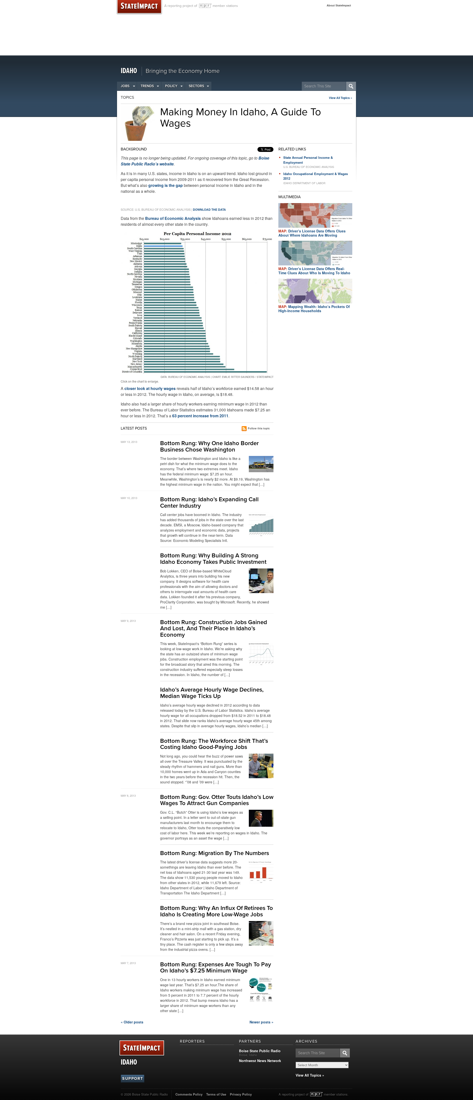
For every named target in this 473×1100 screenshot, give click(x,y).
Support (132, 1078)
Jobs (125, 86)
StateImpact (141, 1048)
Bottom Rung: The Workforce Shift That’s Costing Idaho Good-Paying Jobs (214, 744)
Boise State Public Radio (260, 1050)
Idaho (129, 71)
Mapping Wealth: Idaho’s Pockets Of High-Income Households (314, 308)
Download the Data (209, 209)
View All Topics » (340, 98)
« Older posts (132, 1021)
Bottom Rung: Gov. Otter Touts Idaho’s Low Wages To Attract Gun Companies (216, 800)
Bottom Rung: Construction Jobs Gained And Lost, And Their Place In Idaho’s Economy (213, 628)
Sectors (196, 86)
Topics (127, 97)
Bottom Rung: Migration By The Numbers (214, 853)
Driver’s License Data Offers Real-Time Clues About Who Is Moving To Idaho (314, 270)
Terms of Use (216, 1094)
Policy (171, 86)
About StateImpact (339, 5)
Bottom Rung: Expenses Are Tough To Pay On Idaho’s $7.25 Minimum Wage (215, 967)
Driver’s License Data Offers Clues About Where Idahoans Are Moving (312, 233)
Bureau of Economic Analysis (173, 218)
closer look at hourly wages (150, 388)
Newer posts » (261, 1021)
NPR (205, 6)
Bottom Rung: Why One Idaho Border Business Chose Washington (209, 446)
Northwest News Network (260, 1060)
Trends (147, 86)
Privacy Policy (241, 1094)
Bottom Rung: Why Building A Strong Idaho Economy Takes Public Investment (213, 559)
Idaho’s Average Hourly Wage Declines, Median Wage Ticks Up (212, 693)
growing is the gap (165, 185)
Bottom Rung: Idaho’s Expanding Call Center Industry (209, 502)
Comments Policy (189, 1094)
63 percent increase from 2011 (200, 416)
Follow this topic (259, 428)
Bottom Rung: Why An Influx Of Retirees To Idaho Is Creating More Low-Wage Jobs (216, 911)
